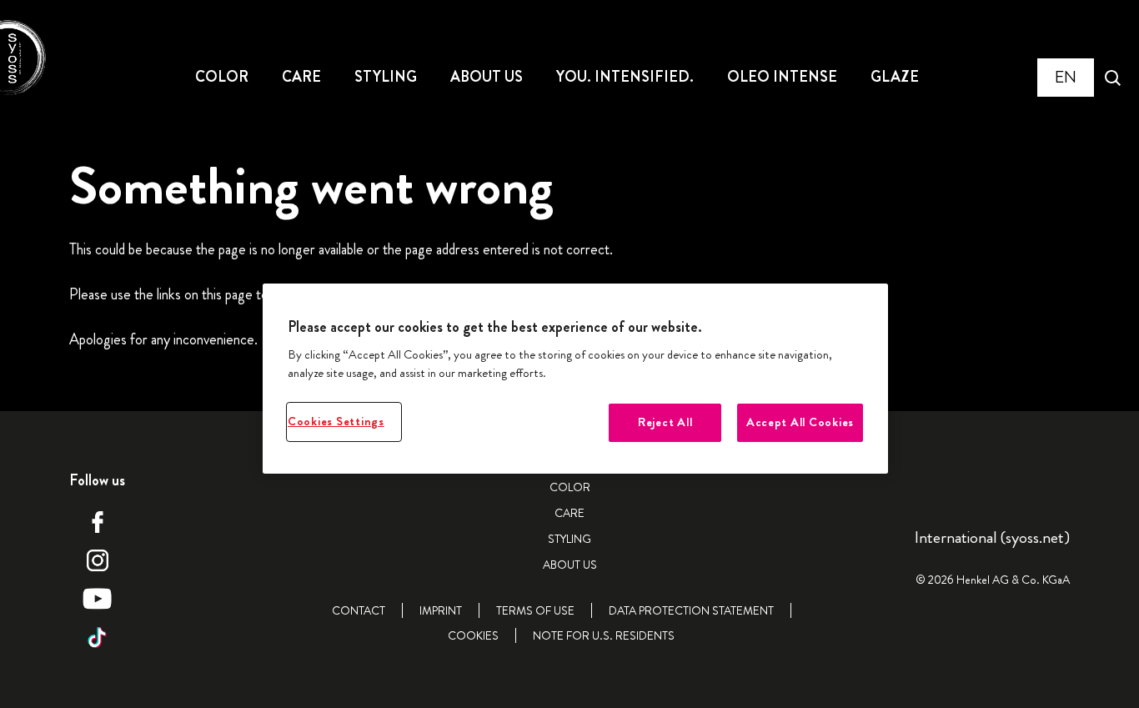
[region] (575, 379)
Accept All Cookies (800, 422)
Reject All (665, 422)
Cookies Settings (336, 421)
